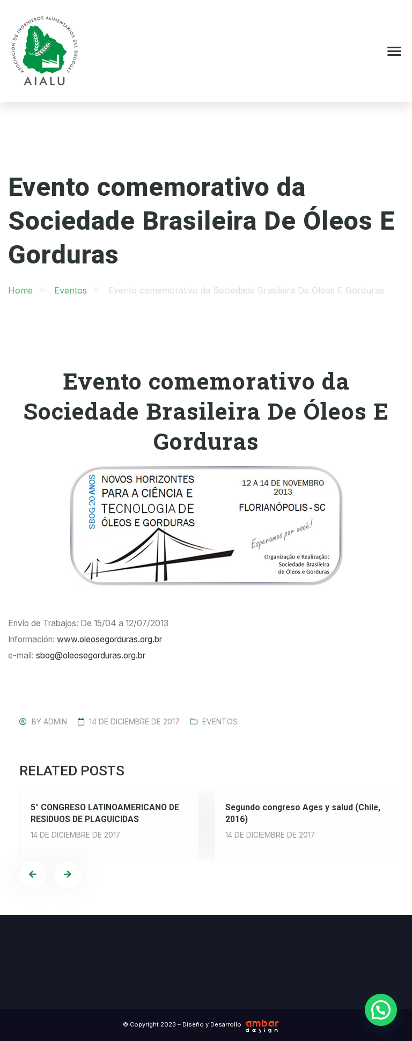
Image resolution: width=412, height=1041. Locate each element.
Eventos (220, 721)
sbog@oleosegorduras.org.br (90, 655)
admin (55, 721)
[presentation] (32, 874)
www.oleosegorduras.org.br (109, 639)
